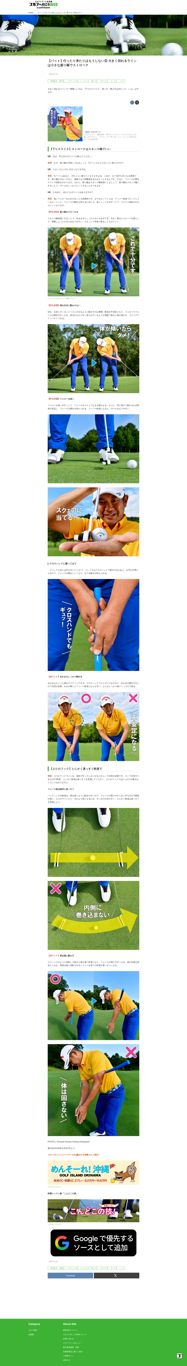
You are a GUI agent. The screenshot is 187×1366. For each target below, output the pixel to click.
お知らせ (66, 1360)
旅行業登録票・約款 (71, 1347)
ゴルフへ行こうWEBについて (75, 1334)
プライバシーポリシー (72, 1343)
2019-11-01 (53, 74)
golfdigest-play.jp (54, 1187)
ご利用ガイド (68, 1356)
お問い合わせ (68, 1339)
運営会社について (70, 1330)
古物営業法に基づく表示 (73, 1352)
